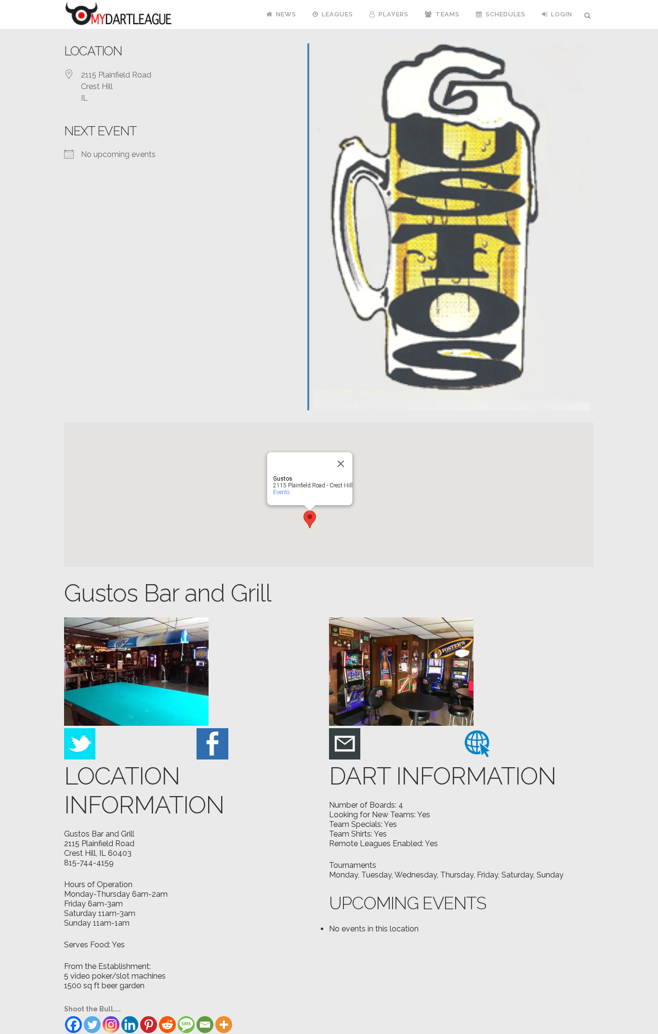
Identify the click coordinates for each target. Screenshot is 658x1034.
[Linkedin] (129, 1024)
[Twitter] (92, 1024)
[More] (223, 1024)
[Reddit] (167, 1024)
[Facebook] (73, 1024)
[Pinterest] (148, 1024)
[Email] (205, 1024)
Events (281, 492)
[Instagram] (111, 1024)
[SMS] (186, 1024)
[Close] (341, 463)
